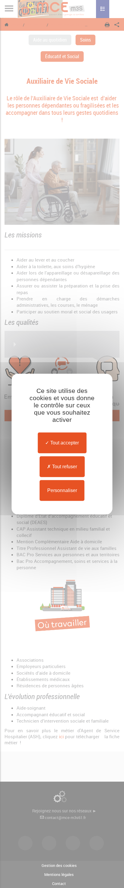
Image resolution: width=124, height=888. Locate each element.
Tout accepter (64, 442)
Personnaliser (62, 490)
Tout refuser (64, 466)
